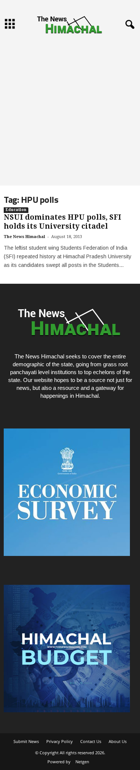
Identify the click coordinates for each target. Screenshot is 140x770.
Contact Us (90, 741)
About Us (118, 741)
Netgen (82, 761)
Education (16, 210)
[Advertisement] (70, 111)
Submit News (26, 741)
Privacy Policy (59, 741)
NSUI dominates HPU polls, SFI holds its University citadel (62, 222)
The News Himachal (24, 236)
